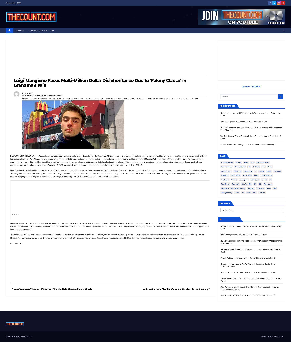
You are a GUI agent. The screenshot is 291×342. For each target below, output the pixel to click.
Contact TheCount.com (41, 31)
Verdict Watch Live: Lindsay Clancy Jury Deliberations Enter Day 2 (247, 145)
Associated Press (263, 162)
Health (268, 171)
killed (256, 175)
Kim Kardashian (266, 175)
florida (261, 171)
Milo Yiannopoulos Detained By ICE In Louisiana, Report (243, 122)
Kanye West (247, 175)
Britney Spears (240, 167)
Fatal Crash (248, 171)
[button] (283, 31)
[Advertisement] (110, 58)
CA (249, 167)
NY (255, 184)
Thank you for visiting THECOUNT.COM (19, 336)
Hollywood (277, 171)
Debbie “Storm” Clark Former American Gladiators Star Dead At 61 (247, 295)
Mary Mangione (163, 99)
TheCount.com (230, 219)
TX (243, 193)
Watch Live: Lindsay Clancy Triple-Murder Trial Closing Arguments (247, 272)
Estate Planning (63, 99)
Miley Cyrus (255, 180)
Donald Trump (226, 171)
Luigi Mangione (148, 99)
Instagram (224, 175)
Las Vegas (225, 180)
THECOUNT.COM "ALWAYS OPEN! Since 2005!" (43, 96)
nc (271, 180)
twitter (237, 193)
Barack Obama (226, 167)
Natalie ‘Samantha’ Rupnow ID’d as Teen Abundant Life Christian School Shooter (52, 289)
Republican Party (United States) (233, 188)
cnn (263, 167)
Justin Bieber (235, 175)
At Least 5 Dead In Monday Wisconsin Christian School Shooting (176, 289)
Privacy (20, 31)
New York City (247, 184)
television (260, 188)
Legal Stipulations (132, 99)
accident (238, 162)
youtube (262, 193)
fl (255, 171)
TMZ (275, 188)
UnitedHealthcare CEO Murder (184, 99)
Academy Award (227, 162)
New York (235, 184)
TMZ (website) (226, 193)
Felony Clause (98, 99)
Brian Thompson (31, 99)
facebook (237, 171)
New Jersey (225, 184)
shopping (250, 188)
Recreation (268, 184)
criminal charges (47, 99)
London (234, 180)
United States (251, 193)
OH (260, 184)
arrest (246, 162)
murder (264, 180)
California (256, 167)
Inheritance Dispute (114, 99)
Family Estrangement (81, 99)
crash (270, 167)
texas (268, 188)
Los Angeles (243, 180)
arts (252, 162)
